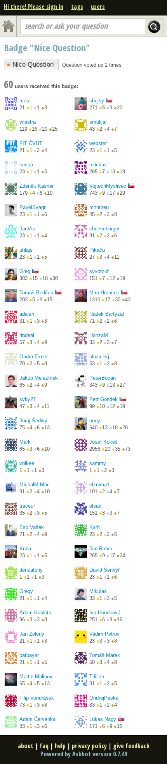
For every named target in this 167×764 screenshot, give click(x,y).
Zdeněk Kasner (36, 186)
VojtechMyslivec (107, 186)
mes (24, 101)
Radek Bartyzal (106, 314)
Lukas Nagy (102, 719)
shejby (96, 101)
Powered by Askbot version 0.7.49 (83, 754)
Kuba (25, 548)
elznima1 (99, 484)
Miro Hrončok (104, 293)
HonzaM (98, 335)
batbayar (29, 655)
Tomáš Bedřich (36, 293)
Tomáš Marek (104, 655)
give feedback (131, 746)
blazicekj (99, 357)
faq (44, 746)
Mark (25, 442)
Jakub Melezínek (38, 378)
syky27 (27, 399)
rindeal (26, 335)
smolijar (98, 122)
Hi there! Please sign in (33, 6)
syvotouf (99, 271)
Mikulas (98, 591)
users (98, 6)
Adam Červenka (37, 719)
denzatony (31, 570)
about (25, 746)
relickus (98, 165)
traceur (27, 506)
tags (77, 6)
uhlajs (26, 250)
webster (98, 143)
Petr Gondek (103, 399)
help (60, 746)
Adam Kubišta (35, 612)
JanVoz (27, 229)
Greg (24, 271)
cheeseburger (104, 229)
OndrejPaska (103, 698)
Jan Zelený (31, 634)
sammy (97, 463)
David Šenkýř (104, 570)
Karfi (94, 527)
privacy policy (89, 746)
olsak (95, 506)
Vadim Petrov (104, 634)
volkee (26, 463)
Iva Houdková (104, 612)
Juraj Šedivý (33, 420)
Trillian (96, 676)
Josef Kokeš (103, 442)
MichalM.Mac (34, 484)
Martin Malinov (35, 676)
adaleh (26, 314)
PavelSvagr (32, 207)
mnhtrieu (99, 207)
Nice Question (30, 64)
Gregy (26, 591)
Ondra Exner (33, 357)
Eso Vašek (31, 527)
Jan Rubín (100, 548)
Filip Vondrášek (36, 698)
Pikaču (97, 250)
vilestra (27, 122)
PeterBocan (102, 378)
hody (94, 420)
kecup (26, 165)
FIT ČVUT (30, 143)
